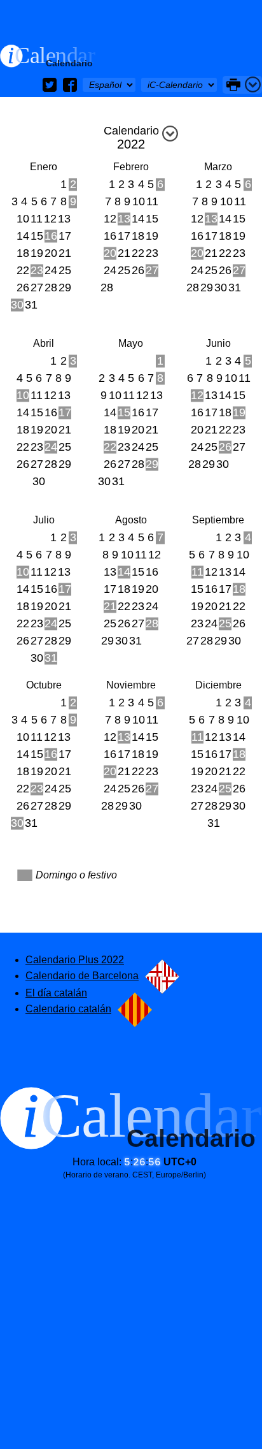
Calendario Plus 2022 (74, 959)
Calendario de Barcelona (82, 975)
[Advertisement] (131, 22)
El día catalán (56, 992)
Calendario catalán (68, 1008)
